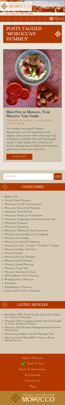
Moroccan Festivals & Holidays (22, 208)
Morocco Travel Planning (19, 264)
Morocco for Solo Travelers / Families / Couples (32, 245)
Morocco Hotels (14, 253)
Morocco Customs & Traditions (22, 242)
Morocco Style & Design (18, 260)
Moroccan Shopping (16, 226)
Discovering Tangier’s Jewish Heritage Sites (29, 334)
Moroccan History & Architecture (23, 215)
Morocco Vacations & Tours (20, 272)
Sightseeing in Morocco (18, 287)
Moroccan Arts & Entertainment (23, 204)
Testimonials (32, 375)
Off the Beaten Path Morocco (22, 275)
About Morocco (32, 358)
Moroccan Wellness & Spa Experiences (27, 230)
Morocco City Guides (17, 238)
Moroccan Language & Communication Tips (30, 219)
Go (58, 176)
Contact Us (32, 380)
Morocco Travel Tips (16, 268)
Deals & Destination (32, 369)
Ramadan (10, 283)
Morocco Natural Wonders (20, 257)
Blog (32, 386)
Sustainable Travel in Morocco (22, 290)
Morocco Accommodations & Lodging (26, 234)
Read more (19, 157)
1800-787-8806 (26, 14)
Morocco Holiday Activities (20, 249)
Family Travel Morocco (18, 200)
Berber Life (11, 196)
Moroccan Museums (16, 223)
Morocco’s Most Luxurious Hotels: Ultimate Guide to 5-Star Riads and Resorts (33, 322)
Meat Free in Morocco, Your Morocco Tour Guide (28, 114)
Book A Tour (35, 363)
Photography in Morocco (19, 279)
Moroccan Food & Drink (18, 211)
